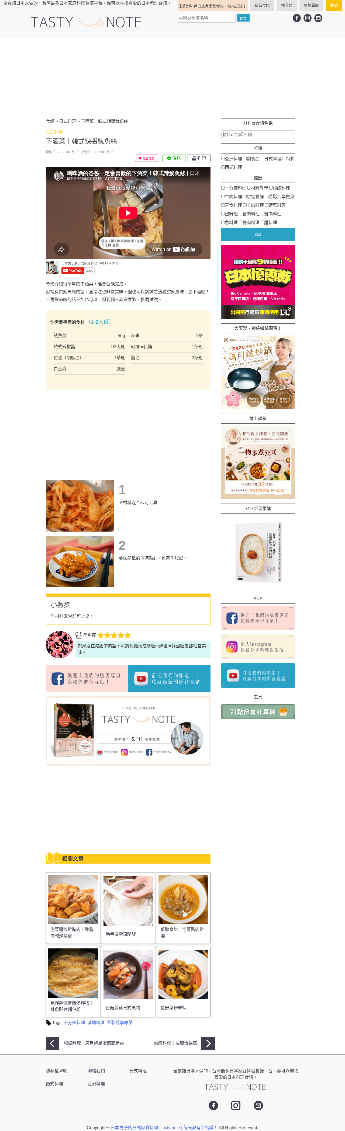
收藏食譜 (148, 158)
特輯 (290, 158)
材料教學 (259, 188)
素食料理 (233, 205)
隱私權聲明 (56, 1071)
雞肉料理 (272, 213)
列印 (201, 158)
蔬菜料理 (277, 205)
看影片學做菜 (120, 1022)
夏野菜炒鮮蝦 (174, 1008)
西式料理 (233, 167)
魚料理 (231, 222)
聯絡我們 (96, 1071)
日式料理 (272, 158)
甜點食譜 (255, 196)
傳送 (176, 158)
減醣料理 (96, 1022)
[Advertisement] (172, 78)
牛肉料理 (233, 196)
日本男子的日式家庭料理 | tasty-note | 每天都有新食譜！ (165, 1127)
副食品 (253, 158)
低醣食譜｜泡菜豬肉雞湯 (182, 932)
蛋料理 (231, 213)
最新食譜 (262, 5)
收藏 (334, 5)
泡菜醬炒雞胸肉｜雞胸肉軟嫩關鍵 (72, 932)
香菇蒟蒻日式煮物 (123, 1008)
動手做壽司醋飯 (121, 934)
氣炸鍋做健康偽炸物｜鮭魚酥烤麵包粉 (72, 1006)
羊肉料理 (255, 205)
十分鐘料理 (74, 1022)
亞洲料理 (233, 158)
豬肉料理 (251, 213)
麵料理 (270, 222)
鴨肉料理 (251, 222)
